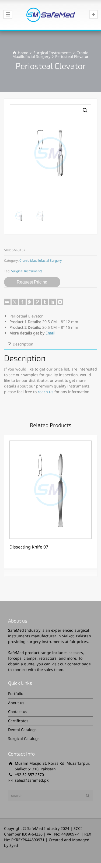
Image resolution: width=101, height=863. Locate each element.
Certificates (18, 720)
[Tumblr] (45, 302)
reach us (45, 391)
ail (53, 333)
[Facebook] (22, 302)
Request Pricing (32, 282)
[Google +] (30, 302)
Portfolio (15, 693)
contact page (79, 663)
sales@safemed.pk (31, 780)
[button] (85, 110)
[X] (15, 302)
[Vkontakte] (60, 302)
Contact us (17, 711)
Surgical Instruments (52, 52)
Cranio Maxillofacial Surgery (40, 260)
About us (16, 702)
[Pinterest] (37, 302)
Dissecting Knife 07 (28, 547)
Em (48, 333)
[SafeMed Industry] (50, 15)
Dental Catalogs (22, 729)
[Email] (7, 302)
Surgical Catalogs (24, 738)
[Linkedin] (52, 302)
